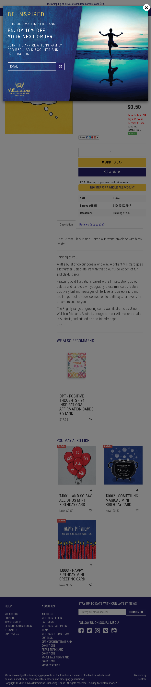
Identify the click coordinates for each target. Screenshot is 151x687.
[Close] (146, 7)
